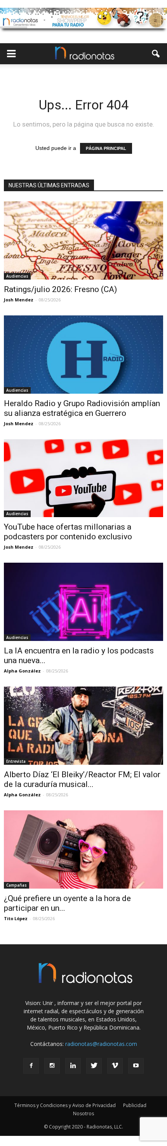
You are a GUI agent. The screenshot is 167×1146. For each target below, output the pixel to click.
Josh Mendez (18, 300)
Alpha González (22, 671)
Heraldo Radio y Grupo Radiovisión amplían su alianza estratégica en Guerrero (82, 408)
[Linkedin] (73, 1066)
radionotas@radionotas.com (101, 1043)
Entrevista (16, 761)
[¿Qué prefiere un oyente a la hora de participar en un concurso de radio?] (83, 849)
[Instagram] (52, 1066)
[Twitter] (94, 1066)
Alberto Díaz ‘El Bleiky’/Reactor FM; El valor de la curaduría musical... (82, 779)
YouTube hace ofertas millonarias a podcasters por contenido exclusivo (68, 531)
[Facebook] (31, 1066)
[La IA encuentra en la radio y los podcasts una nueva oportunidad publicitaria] (83, 602)
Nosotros (83, 1113)
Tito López (16, 918)
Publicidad (134, 1105)
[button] (156, 53)
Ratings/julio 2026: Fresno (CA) (60, 289)
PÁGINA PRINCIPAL (106, 148)
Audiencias (17, 276)
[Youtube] (136, 1066)
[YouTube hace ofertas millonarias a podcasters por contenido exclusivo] (83, 478)
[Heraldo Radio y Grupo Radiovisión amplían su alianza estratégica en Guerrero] (83, 354)
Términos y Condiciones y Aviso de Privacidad (65, 1105)
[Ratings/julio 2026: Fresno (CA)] (83, 240)
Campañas (16, 885)
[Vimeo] (115, 1066)
